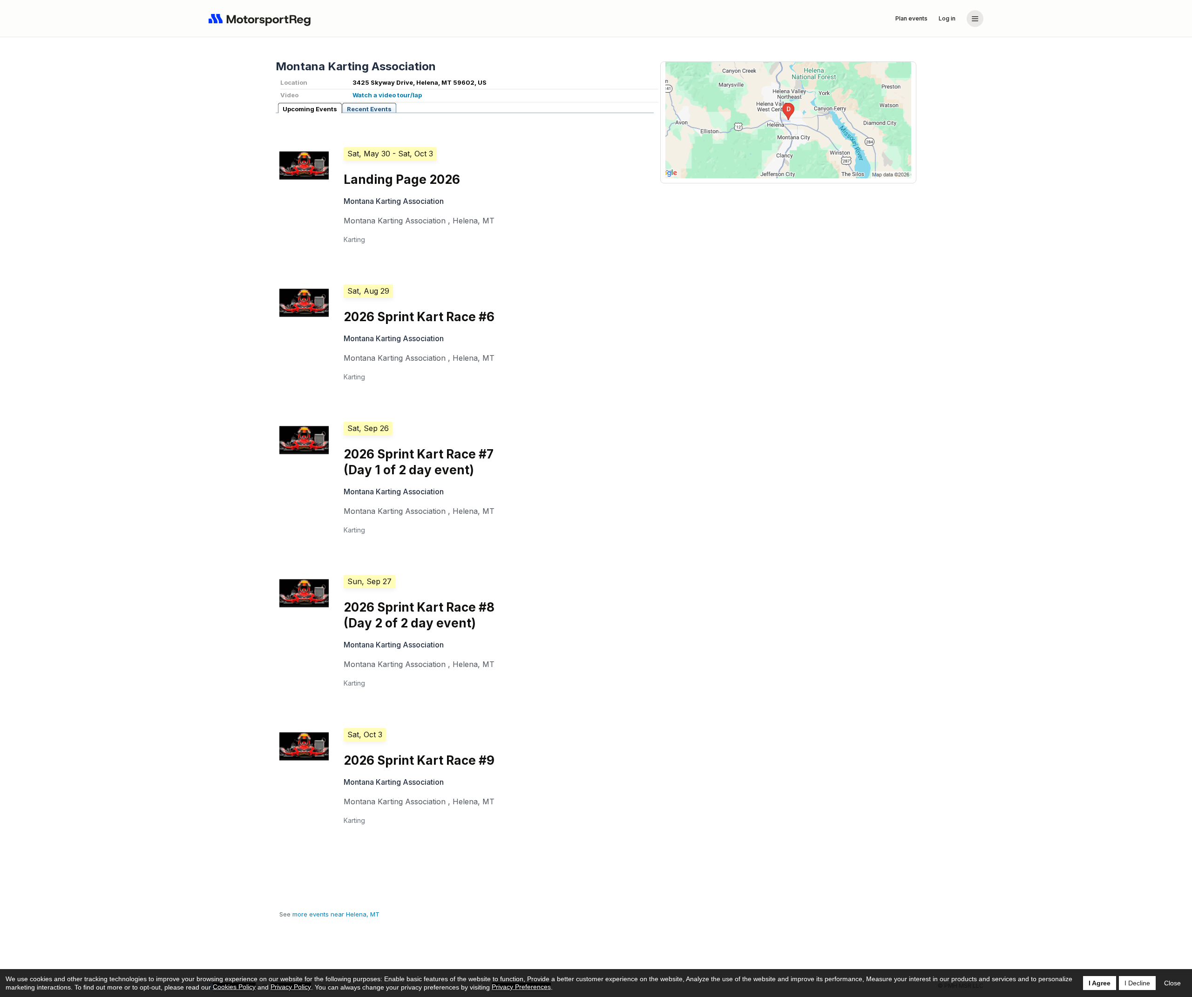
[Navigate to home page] (262, 18)
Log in (947, 18)
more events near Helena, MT (335, 914)
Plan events (911, 18)
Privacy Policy (291, 986)
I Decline (1137, 983)
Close (1172, 983)
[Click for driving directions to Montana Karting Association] (788, 120)
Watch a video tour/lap (387, 95)
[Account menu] (975, 18)
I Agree (1100, 983)
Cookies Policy (234, 986)
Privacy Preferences (521, 986)
